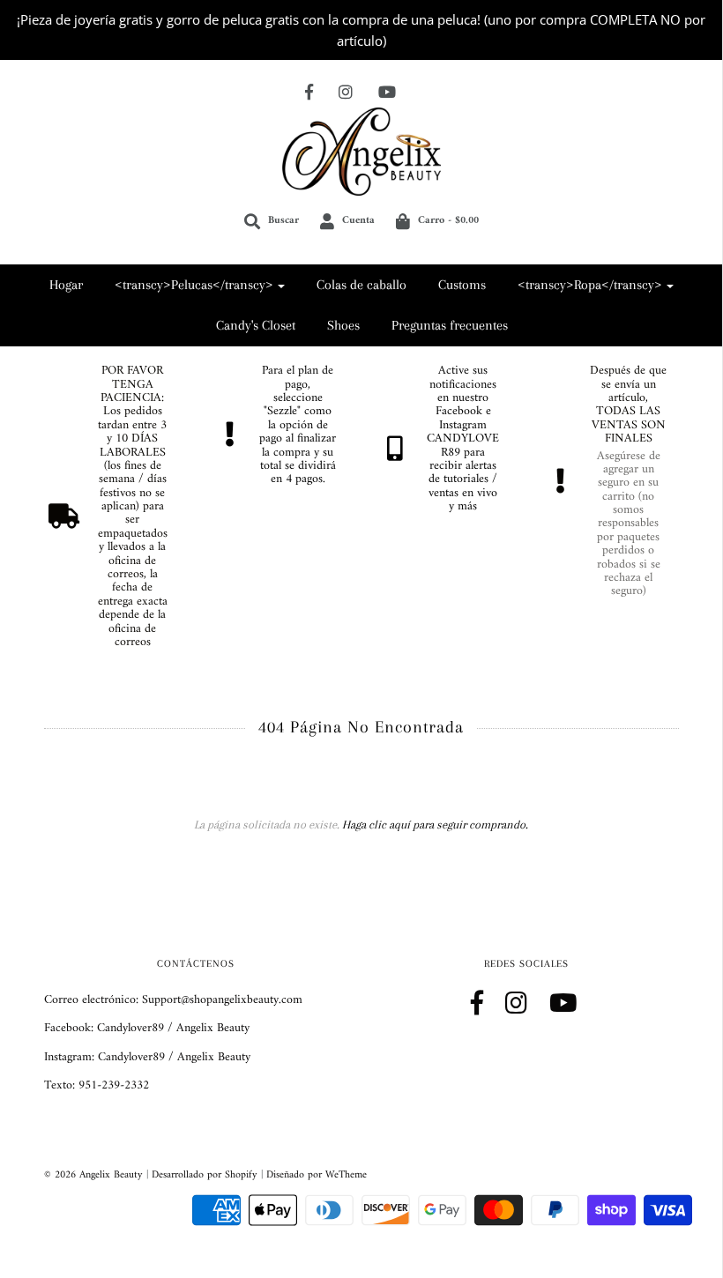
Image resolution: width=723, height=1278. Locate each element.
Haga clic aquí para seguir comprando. (435, 824)
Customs (462, 285)
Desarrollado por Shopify (204, 1175)
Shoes (343, 325)
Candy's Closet (255, 325)
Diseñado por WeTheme (316, 1175)
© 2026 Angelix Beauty (93, 1175)
